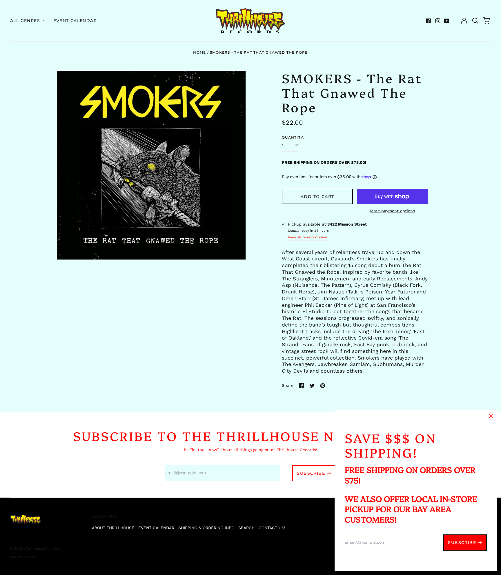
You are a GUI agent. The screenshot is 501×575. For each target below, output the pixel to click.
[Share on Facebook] (301, 385)
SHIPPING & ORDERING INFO (206, 527)
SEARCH (246, 527)
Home (199, 52)
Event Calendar (75, 20)
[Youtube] (446, 20)
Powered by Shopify (23, 556)
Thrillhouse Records (42, 549)
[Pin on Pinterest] (322, 385)
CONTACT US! (272, 527)
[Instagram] (437, 20)
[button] (475, 21)
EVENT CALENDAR (156, 527)
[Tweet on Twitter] (312, 385)
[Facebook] (428, 20)
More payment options (392, 210)
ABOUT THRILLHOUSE (113, 527)
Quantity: (293, 137)
